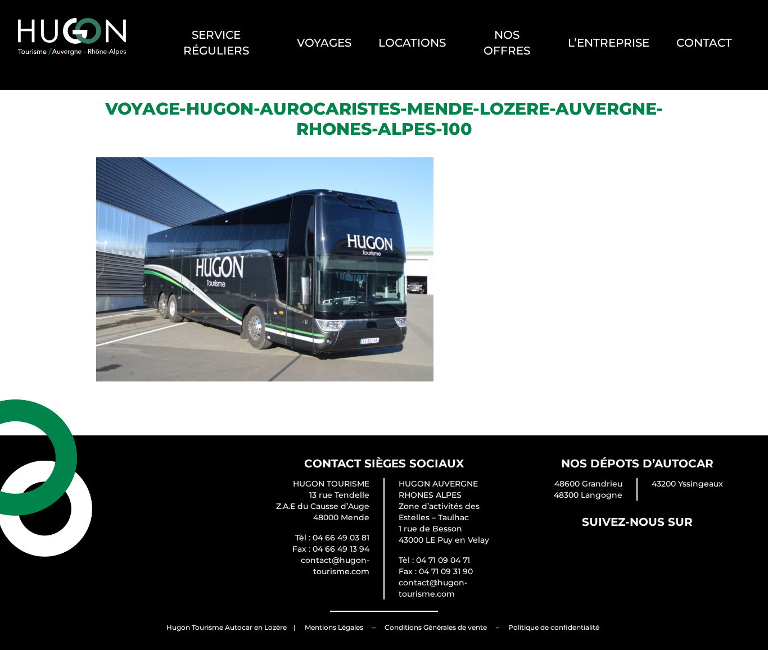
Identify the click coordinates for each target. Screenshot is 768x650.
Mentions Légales (334, 627)
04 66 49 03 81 (341, 538)
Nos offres (507, 42)
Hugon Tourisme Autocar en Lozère (226, 627)
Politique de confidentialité (553, 627)
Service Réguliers (216, 42)
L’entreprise (608, 42)
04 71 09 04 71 (443, 560)
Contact (704, 42)
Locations (412, 42)
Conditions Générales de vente (436, 627)
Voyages (324, 42)
